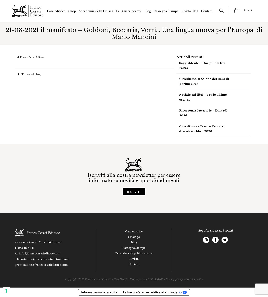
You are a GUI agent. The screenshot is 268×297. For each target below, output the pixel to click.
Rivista (134, 258)
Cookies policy (194, 279)
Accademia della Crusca (96, 11)
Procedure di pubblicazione (134, 253)
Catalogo (134, 237)
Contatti (206, 11)
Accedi (248, 10)
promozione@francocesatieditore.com (41, 264)
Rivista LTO (189, 11)
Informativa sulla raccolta (99, 292)
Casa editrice (56, 11)
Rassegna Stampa (166, 11)
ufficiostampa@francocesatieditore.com (42, 259)
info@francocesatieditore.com (39, 253)
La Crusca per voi (128, 11)
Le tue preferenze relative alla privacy (150, 292)
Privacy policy (174, 279)
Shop (72, 11)
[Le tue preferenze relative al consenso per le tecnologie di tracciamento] (6, 290)
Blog (147, 11)
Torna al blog (30, 74)
